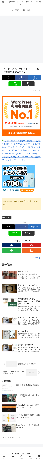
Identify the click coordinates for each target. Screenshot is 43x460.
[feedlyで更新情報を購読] (11, 250)
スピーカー (7, 217)
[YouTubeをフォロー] (31, 245)
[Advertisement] (21, 39)
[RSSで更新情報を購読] (31, 250)
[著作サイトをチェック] (11, 245)
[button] (28, 83)
